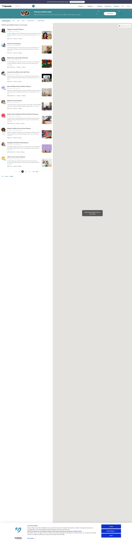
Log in (128, 6)
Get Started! (110, 13)
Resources (116, 6)
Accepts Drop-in (30, 20)
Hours (23, 20)
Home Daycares (6, 20)
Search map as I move (125, 26)
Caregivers (90, 6)
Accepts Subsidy (40, 20)
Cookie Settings (110, 531)
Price (13, 20)
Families (81, 6)
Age (18, 20)
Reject (111, 535)
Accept (111, 526)
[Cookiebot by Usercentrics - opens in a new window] (18, 538)
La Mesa (7, 176)
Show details (30, 538)
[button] (50, 29)
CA (2, 176)
